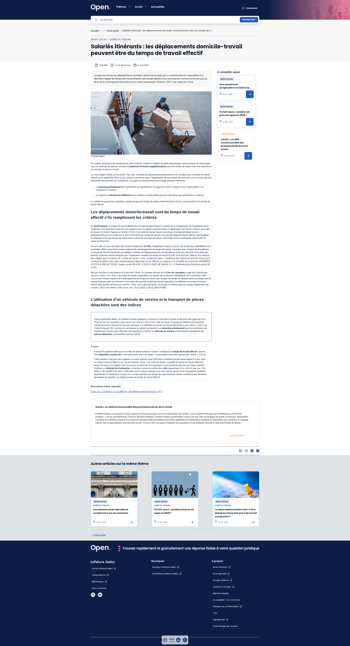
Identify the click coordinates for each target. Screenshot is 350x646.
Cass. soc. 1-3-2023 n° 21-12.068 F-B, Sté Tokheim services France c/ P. (126, 391)
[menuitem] (165, 640)
